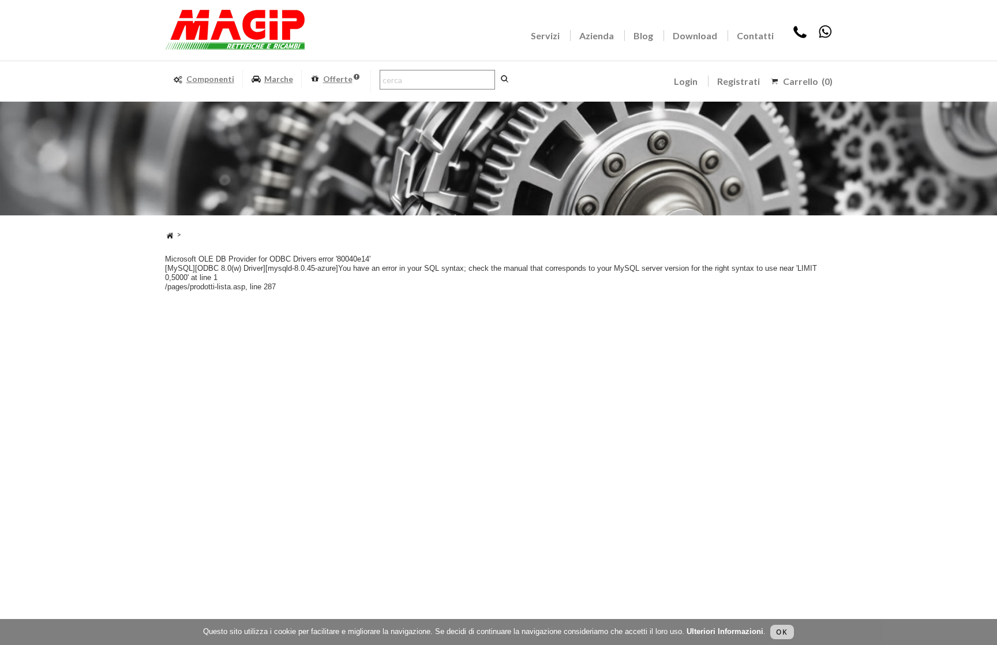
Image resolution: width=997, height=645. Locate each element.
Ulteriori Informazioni (725, 631)
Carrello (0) (808, 81)
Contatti (755, 35)
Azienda (596, 35)
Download (695, 35)
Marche (278, 79)
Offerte (338, 79)
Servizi (545, 35)
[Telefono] (800, 35)
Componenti (210, 79)
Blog (643, 35)
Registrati (738, 81)
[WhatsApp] (825, 35)
